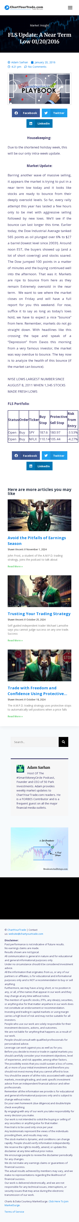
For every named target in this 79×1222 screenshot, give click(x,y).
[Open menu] (70, 7)
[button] (26, 113)
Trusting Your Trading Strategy (39, 613)
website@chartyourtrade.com (26, 933)
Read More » (15, 566)
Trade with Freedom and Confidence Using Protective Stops (36, 693)
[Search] (63, 742)
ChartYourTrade (16, 929)
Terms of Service (14, 1211)
